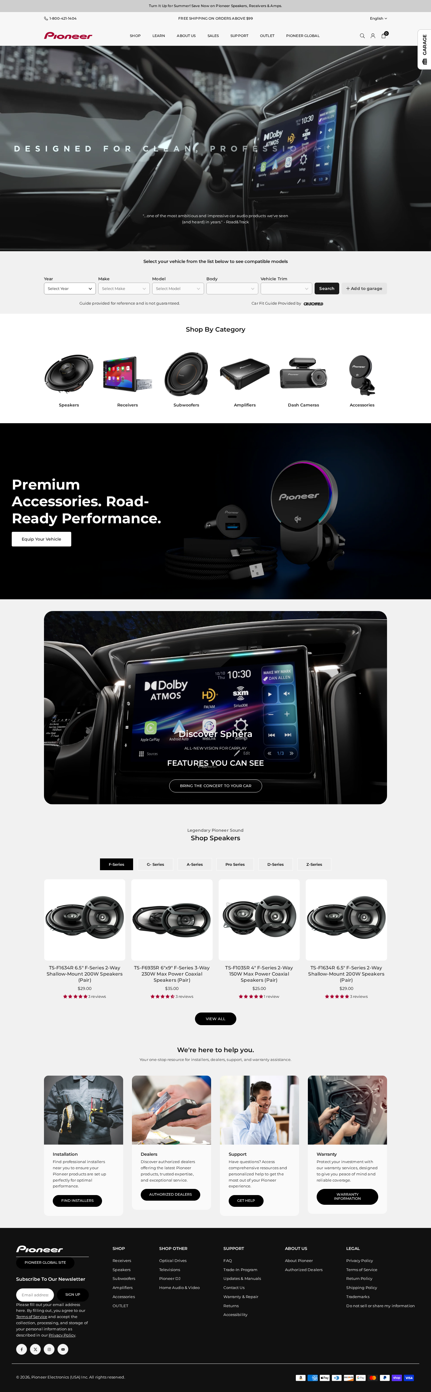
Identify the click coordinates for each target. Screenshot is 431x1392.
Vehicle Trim (274, 278)
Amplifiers (123, 1287)
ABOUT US (186, 35)
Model (159, 278)
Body (212, 278)
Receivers (122, 1260)
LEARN (158, 35)
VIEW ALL (215, 1018)
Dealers (149, 1154)
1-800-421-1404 (63, 18)
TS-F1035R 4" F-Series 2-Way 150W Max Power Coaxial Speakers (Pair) (259, 974)
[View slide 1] (215, 511)
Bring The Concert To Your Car (215, 785)
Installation (65, 1154)
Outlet (267, 35)
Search (327, 288)
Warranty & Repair (240, 1296)
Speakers (121, 1269)
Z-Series (314, 864)
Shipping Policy (361, 1287)
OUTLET (120, 1305)
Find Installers (77, 1201)
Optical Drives (173, 1260)
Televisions (169, 1269)
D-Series (275, 864)
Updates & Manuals (242, 1278)
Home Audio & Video (179, 1287)
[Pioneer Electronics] (68, 35)
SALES (213, 35)
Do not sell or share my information (380, 1305)
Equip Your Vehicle (41, 539)
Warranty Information (347, 1196)
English (376, 18)
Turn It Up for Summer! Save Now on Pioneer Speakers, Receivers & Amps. (215, 6)
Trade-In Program (240, 1269)
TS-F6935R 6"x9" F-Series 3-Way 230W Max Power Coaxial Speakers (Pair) (172, 974)
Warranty (327, 1154)
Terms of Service (361, 1269)
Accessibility (235, 1314)
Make (104, 278)
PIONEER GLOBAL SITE (45, 1263)
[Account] (373, 36)
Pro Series (235, 864)
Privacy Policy (359, 1260)
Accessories (124, 1296)
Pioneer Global (303, 35)
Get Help (246, 1201)
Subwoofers (124, 1278)
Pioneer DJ (170, 1278)
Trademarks (357, 1296)
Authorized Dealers (170, 1194)
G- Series (155, 864)
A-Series (195, 864)
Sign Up (72, 1295)
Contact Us (233, 1287)
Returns (231, 1305)
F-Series (116, 864)
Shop (135, 35)
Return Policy (359, 1278)
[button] (377, 380)
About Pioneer (299, 1260)
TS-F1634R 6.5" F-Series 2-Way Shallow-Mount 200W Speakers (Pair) (85, 974)
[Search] (362, 36)
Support (239, 35)
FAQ (227, 1260)
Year (48, 278)
